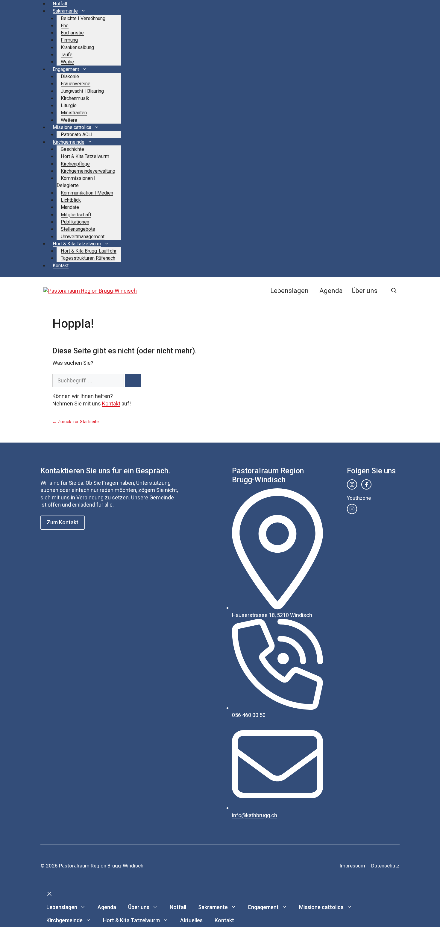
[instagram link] (352, 484)
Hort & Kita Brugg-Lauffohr (88, 251)
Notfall (60, 4)
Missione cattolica (72, 127)
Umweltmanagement (82, 236)
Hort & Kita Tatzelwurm (85, 156)
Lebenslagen (289, 290)
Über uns (364, 290)
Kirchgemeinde (68, 142)
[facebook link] (366, 484)
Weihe (67, 62)
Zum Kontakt (62, 522)
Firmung (69, 40)
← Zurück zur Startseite (75, 421)
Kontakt (61, 265)
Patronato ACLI (76, 134)
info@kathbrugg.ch (254, 815)
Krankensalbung (77, 47)
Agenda (331, 290)
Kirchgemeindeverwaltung (88, 171)
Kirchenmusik (75, 98)
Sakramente (65, 11)
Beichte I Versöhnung (83, 18)
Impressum (352, 866)
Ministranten (74, 113)
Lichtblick (71, 200)
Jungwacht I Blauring (82, 91)
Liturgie (69, 105)
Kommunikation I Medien (87, 193)
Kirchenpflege (75, 164)
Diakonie (70, 76)
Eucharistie (72, 33)
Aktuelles (191, 920)
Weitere (69, 120)
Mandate (70, 207)
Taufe (66, 54)
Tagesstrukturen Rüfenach (88, 258)
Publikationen (75, 222)
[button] (394, 291)
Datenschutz (385, 866)
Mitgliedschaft (76, 215)
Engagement (66, 69)
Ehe (65, 25)
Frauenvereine (75, 83)
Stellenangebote (78, 229)
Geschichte (72, 149)
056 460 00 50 (248, 715)
